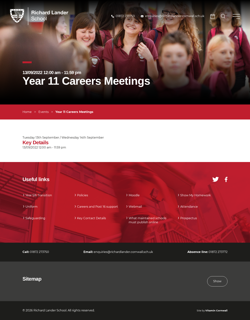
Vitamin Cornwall (216, 310)
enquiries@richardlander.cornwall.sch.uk (174, 16)
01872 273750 (125, 16)
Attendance (189, 206)
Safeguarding (35, 218)
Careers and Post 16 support (97, 206)
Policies (82, 195)
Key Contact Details (91, 218)
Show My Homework (195, 195)
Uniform (31, 206)
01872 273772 (218, 252)
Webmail (135, 206)
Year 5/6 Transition (38, 195)
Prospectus (188, 218)
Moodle (134, 195)
